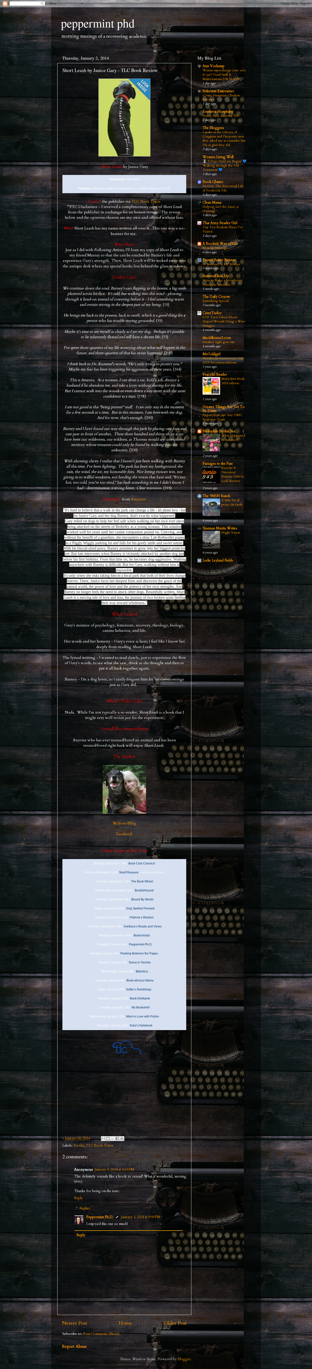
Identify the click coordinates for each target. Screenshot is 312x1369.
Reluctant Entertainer (218, 91)
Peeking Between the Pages (139, 953)
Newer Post (74, 1323)
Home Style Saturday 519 (221, 115)
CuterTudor (212, 313)
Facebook (124, 834)
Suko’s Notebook (141, 1025)
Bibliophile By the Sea (219, 431)
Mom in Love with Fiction (142, 1016)
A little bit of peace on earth (231, 502)
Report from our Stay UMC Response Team (223, 417)
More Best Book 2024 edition (232, 380)
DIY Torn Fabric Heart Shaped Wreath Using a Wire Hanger (224, 321)
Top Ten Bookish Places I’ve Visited (223, 229)
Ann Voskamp (213, 66)
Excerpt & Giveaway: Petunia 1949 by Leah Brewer (232, 474)
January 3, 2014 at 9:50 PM (140, 1217)
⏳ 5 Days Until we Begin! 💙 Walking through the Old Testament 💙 (225, 165)
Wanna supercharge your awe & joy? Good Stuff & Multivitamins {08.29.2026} (224, 74)
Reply (78, 1198)
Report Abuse (74, 1346)
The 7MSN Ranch (216, 496)
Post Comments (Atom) (101, 1334)
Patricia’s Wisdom (142, 917)
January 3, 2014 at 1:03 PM (114, 1169)
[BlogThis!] (108, 1138)
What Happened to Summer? (233, 437)
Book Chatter (213, 182)
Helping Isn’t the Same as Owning (221, 208)
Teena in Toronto (139, 962)
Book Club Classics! (141, 863)
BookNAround (144, 890)
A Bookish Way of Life (220, 243)
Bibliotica (142, 971)
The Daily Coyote (216, 296)
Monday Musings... (216, 247)
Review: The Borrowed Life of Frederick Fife (223, 188)
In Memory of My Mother (221, 264)
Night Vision (230, 532)
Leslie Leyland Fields (218, 560)
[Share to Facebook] (117, 1138)
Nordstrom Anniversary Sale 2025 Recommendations (223, 360)
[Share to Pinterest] (121, 1138)
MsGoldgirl (211, 354)
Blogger (184, 1359)
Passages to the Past (218, 463)
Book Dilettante (140, 998)
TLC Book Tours (145, 201)
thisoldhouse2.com (217, 337)
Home (125, 1323)
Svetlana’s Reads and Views (143, 926)
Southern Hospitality (218, 111)
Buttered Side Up (216, 276)
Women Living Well (218, 157)
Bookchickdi (142, 935)
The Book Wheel (142, 881)
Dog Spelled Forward (140, 908)
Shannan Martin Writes (220, 528)
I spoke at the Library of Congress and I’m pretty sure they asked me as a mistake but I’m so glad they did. (224, 138)
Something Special (216, 301)
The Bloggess (213, 128)
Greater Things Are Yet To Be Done (224, 409)
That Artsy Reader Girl (220, 223)
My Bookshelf (140, 1007)
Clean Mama (212, 202)
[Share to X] (112, 1138)
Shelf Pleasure (128, 872)
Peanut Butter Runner (219, 260)
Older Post (175, 1323)
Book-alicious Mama (140, 980)
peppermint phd (98, 23)
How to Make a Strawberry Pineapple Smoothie (223, 282)
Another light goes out (218, 342)
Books (79, 1145)
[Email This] (103, 1138)
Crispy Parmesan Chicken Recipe (221, 97)
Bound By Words (142, 899)
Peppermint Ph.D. (140, 944)
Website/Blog (124, 823)
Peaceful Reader (215, 374)
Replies (84, 1208)
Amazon (138, 499)
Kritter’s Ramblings (138, 989)
